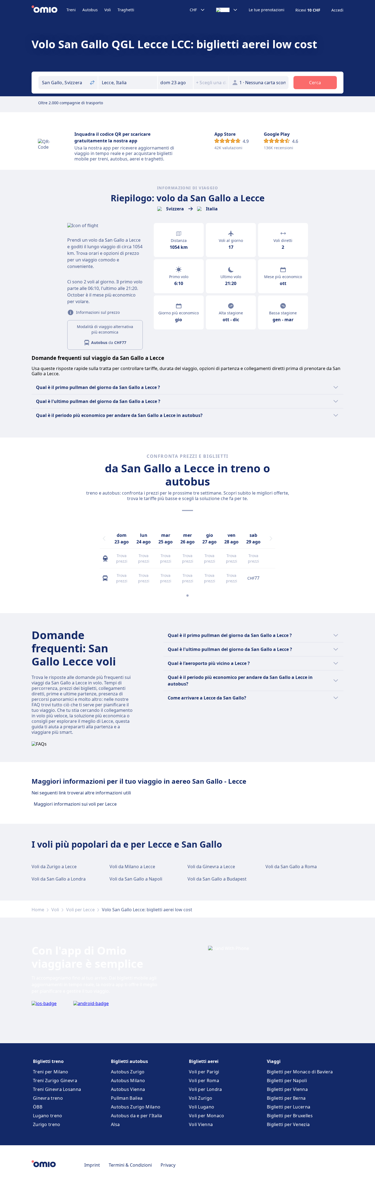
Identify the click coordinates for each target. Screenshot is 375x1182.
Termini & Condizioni (130, 1165)
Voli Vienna (201, 1124)
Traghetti (125, 9)
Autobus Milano (128, 1080)
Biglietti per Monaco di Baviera (300, 1072)
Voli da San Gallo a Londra (59, 879)
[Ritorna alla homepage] (49, 9)
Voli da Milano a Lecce (132, 867)
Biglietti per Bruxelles (290, 1116)
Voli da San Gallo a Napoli (136, 879)
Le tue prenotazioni (266, 10)
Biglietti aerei (204, 1061)
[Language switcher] (227, 10)
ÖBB (37, 1107)
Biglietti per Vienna (287, 1089)
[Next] (271, 538)
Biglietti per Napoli (287, 1080)
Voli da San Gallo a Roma (291, 867)
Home (38, 910)
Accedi (337, 10)
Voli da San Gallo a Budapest (217, 879)
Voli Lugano (201, 1107)
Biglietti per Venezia (288, 1124)
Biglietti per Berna (286, 1098)
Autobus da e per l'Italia (136, 1116)
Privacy (168, 1165)
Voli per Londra (205, 1089)
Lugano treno (47, 1116)
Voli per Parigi (204, 1072)
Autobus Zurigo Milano (135, 1107)
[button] (175, 82)
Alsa (115, 1124)
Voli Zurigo (200, 1098)
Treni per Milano (50, 1072)
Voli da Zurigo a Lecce (54, 867)
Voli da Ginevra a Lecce (211, 867)
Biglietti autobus (129, 1061)
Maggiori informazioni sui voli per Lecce (75, 804)
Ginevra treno (48, 1098)
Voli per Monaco (206, 1116)
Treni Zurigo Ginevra (55, 1080)
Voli (107, 9)
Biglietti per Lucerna (288, 1107)
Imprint (92, 1165)
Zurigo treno (46, 1124)
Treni (71, 9)
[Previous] (104, 538)
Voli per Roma (204, 1080)
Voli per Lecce (80, 910)
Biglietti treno (48, 1061)
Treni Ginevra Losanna (57, 1089)
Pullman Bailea (126, 1098)
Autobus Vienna (128, 1089)
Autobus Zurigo (127, 1072)
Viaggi (274, 1061)
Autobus (90, 9)
